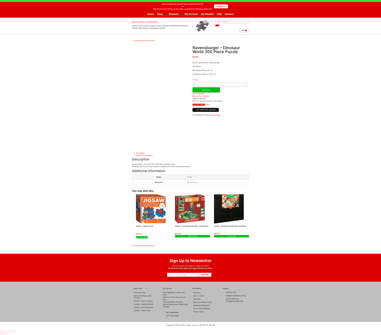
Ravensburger (215, 115)
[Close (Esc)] (13, 331)
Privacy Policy (198, 312)
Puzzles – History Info (142, 310)
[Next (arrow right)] (5, 334)
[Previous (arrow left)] (1, 334)
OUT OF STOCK (142, 237)
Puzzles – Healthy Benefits (144, 304)
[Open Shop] (164, 14)
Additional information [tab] (144, 155)
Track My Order (139, 293)
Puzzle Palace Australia (145, 22)
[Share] (9, 331)
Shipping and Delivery (201, 305)
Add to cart (206, 90)
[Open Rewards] (180, 14)
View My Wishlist (198, 105)
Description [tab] (140, 153)
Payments (197, 299)
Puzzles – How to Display (143, 301)
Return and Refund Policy (202, 302)
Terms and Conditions (201, 308)
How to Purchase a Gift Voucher (142, 297)
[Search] (217, 25)
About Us (196, 293)
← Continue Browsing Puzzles (143, 41)
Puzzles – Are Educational (143, 307)
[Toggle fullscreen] (5, 331)
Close (208, 105)
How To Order (198, 296)
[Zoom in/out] (1, 331)
